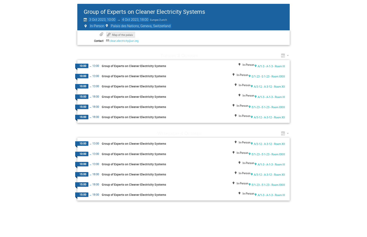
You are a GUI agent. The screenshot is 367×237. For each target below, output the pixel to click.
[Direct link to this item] (204, 55)
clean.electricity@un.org (124, 40)
